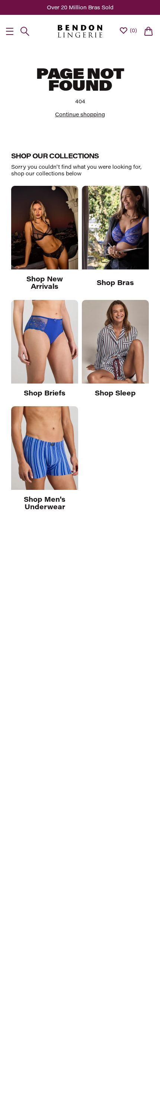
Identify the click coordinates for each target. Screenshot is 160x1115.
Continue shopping (80, 114)
